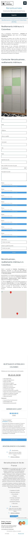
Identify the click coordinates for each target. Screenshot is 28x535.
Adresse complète (5, 136)
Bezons (10, 279)
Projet (2, 153)
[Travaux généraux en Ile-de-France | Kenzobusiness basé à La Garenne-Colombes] (7, 3)
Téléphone (3, 130)
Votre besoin (4, 239)
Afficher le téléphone (15, 456)
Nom (2, 118)
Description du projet (5, 171)
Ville (2, 147)
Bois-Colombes (4, 278)
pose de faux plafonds (20, 270)
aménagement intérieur (6, 271)
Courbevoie (15, 279)
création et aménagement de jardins (19, 271)
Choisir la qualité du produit (7, 245)
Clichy (19, 278)
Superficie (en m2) (5, 159)
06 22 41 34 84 (14, 375)
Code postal (3, 142)
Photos (6, 183)
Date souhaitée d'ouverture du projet (9, 165)
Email (2, 124)
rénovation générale (7, 273)
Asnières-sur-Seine (13, 278)
